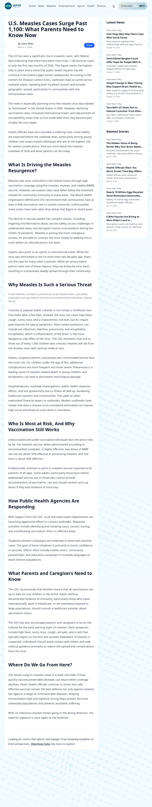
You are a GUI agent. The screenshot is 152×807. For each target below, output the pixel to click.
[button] (132, 6)
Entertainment (67, 6)
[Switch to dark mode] (114, 6)
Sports (81, 6)
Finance (101, 6)
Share (89, 45)
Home (32, 6)
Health (91, 6)
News (41, 6)
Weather (51, 6)
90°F (142, 6)
